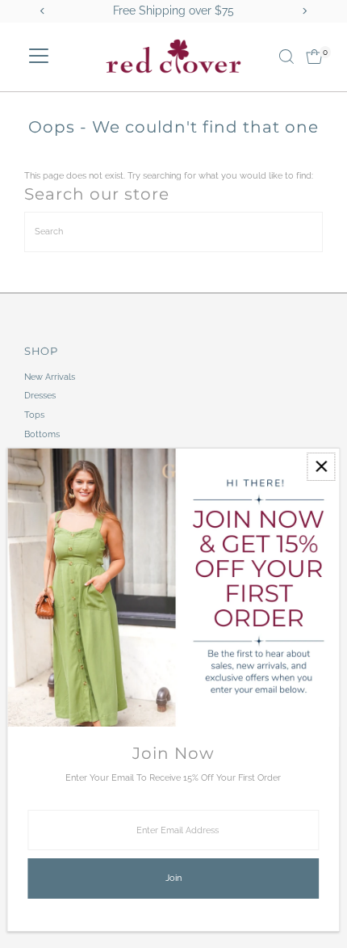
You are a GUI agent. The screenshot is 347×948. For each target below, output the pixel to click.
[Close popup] (321, 467)
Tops (34, 415)
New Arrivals (49, 377)
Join (173, 878)
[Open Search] (286, 56)
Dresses (40, 395)
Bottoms (42, 434)
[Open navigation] (38, 56)
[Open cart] (314, 56)
